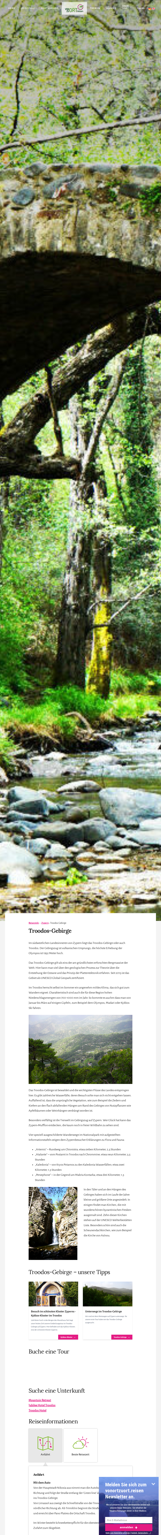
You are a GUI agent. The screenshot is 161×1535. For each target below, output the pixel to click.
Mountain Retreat (40, 1400)
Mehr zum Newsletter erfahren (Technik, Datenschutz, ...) (128, 1533)
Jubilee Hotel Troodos (42, 1405)
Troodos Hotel (37, 1410)
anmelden (126, 1527)
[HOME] (74, 8)
